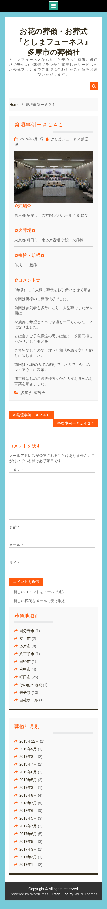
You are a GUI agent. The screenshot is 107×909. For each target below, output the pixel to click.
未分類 (25, 692)
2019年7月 (28, 764)
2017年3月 (28, 849)
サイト (14, 562)
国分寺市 (26, 631)
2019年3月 (28, 787)
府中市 (25, 669)
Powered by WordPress (29, 894)
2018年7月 (28, 803)
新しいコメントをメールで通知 (39, 592)
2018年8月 (28, 795)
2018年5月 (28, 818)
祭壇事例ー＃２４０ (33, 415)
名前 (14, 527)
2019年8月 (28, 756)
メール (16, 545)
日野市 (25, 661)
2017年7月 (28, 826)
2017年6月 (28, 834)
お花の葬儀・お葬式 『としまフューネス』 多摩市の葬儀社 (57, 41)
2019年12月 (29, 741)
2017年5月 (28, 841)
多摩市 (26, 393)
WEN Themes (86, 894)
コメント (16, 470)
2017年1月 (28, 864)
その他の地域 (30, 685)
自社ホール (28, 700)
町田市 (39, 393)
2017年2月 (28, 857)
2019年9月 (28, 749)
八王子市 (26, 654)
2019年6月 (28, 772)
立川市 (25, 638)
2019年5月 (28, 780)
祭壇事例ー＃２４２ (74, 423)
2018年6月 (28, 810)
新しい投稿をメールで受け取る (39, 601)
